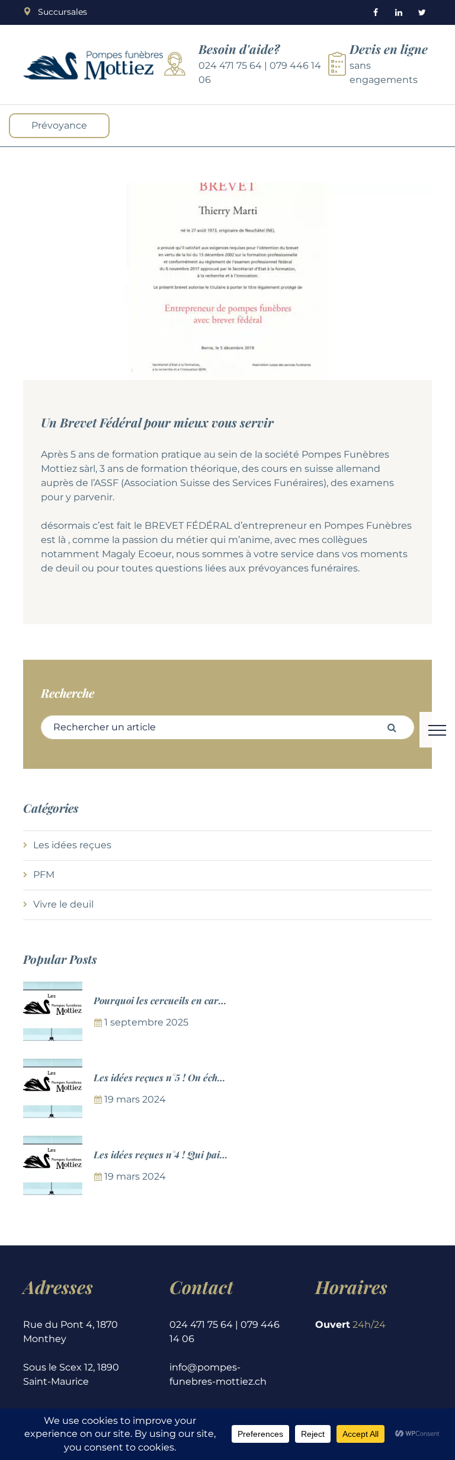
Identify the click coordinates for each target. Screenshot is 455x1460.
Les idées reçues (72, 845)
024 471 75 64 (230, 65)
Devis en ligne (389, 48)
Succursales (62, 12)
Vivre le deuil (63, 904)
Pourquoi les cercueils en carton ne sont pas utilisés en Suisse (227, 1000)
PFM (44, 874)
